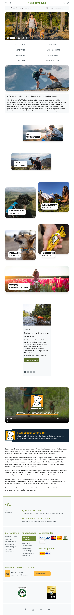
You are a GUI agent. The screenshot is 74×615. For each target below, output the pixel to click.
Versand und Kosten (11, 536)
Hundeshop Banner (28, 553)
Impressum (8, 549)
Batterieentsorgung (11, 547)
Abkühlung (21, 55)
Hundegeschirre (53, 50)
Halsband (21, 61)
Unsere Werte (26, 543)
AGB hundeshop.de (10, 542)
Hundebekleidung (53, 61)
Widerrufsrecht (9, 544)
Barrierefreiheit (9, 552)
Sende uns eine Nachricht (37, 518)
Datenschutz (8, 539)
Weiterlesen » (32, 360)
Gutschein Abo (26, 548)
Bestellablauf (9, 512)
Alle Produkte (21, 44)
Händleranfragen (27, 551)
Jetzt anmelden (42, 573)
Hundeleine (53, 55)
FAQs (6, 510)
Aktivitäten (21, 50)
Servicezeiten (26, 556)
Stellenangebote (27, 545)
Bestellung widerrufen (26, 538)
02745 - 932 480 (32, 510)
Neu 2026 (53, 44)
